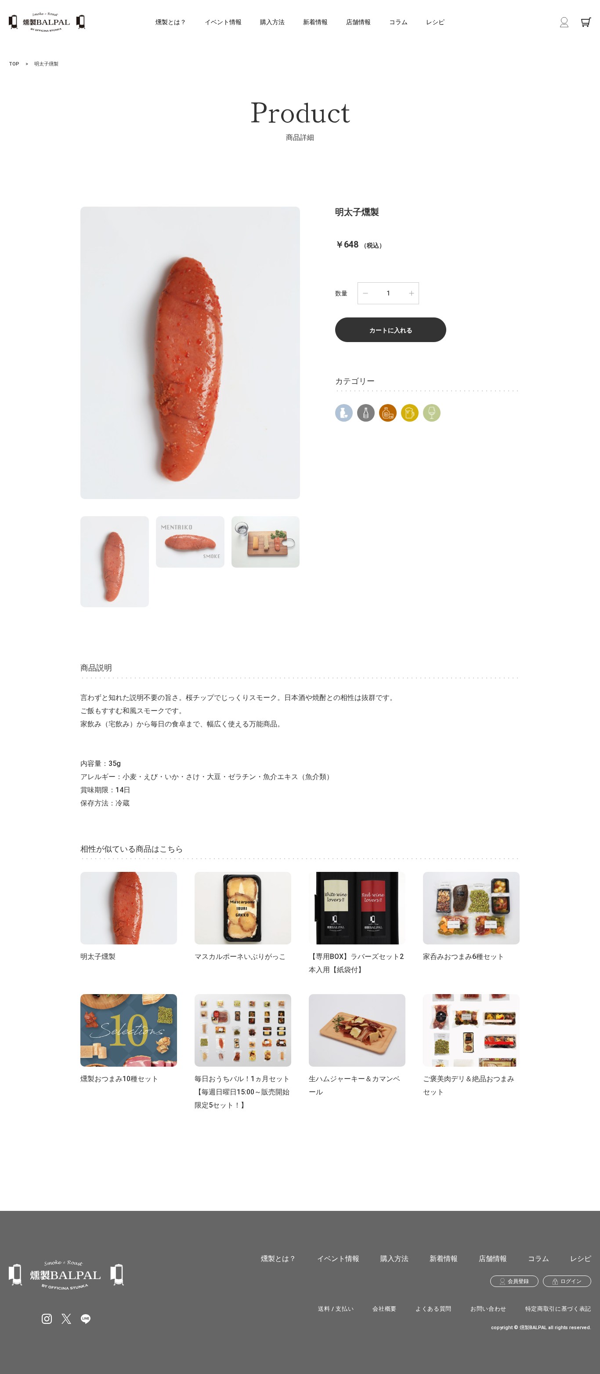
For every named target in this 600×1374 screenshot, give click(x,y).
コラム (398, 22)
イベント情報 (223, 22)
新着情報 (315, 22)
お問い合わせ (488, 1308)
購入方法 (272, 22)
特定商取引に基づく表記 (558, 1308)
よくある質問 (434, 1308)
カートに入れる (390, 330)
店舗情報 (358, 22)
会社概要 (384, 1308)
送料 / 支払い (336, 1308)
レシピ (435, 22)
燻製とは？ (170, 22)
